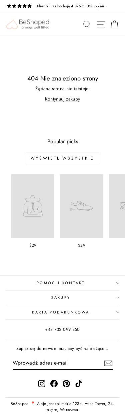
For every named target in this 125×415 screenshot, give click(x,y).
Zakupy (61, 297)
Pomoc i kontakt (61, 282)
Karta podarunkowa (60, 312)
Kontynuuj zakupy (62, 98)
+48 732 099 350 (62, 329)
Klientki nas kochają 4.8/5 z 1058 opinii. (71, 6)
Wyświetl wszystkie (62, 158)
